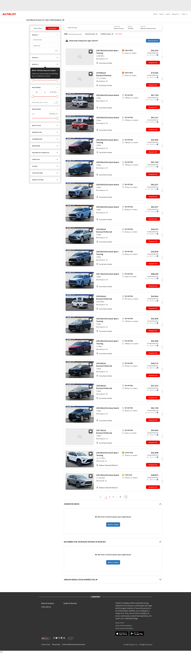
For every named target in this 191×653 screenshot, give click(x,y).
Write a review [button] (113, 524)
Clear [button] (56, 50)
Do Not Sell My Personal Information (73, 644)
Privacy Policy (56, 644)
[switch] (55, 102)
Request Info (153, 62)
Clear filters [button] (38, 28)
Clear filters (118, 34)
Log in (71, 639)
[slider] (33, 80)
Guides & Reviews (70, 603)
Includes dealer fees (152, 53)
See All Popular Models (123, 626)
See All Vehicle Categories (124, 628)
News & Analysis (47, 603)
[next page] (125, 497)
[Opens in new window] (121, 633)
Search (161, 14)
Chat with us (46, 607)
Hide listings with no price (40, 102)
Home (155, 14)
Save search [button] (52, 28)
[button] (45, 40)
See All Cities (120, 623)
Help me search (153, 41)
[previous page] (100, 497)
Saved (168, 14)
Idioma (46, 638)
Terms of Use (45, 644)
